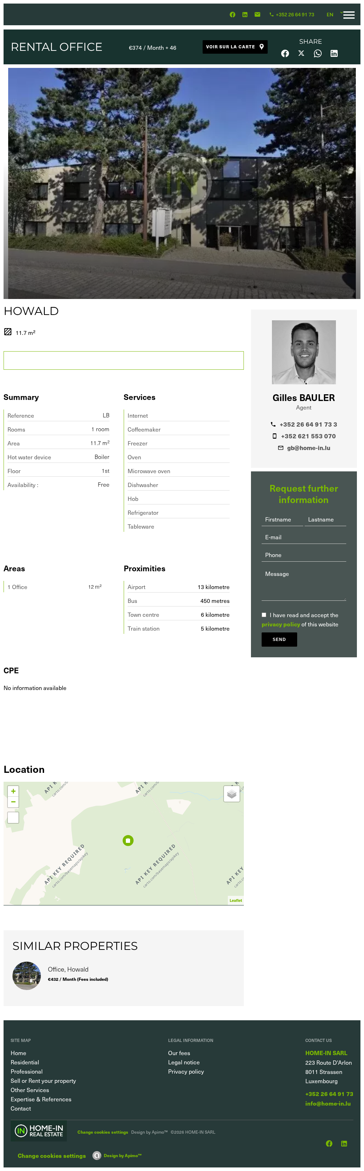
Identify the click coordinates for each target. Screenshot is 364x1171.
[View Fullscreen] (13, 817)
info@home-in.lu (328, 1103)
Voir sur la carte (230, 46)
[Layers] (232, 794)
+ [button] (13, 791)
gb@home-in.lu (308, 447)
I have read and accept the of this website (300, 619)
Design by (122, 1155)
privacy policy (281, 624)
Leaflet (236, 900)
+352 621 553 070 (308, 436)
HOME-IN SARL (326, 1053)
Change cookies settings (102, 1132)
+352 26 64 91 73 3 (308, 424)
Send (279, 639)
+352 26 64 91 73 (329, 1094)
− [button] (13, 801)
